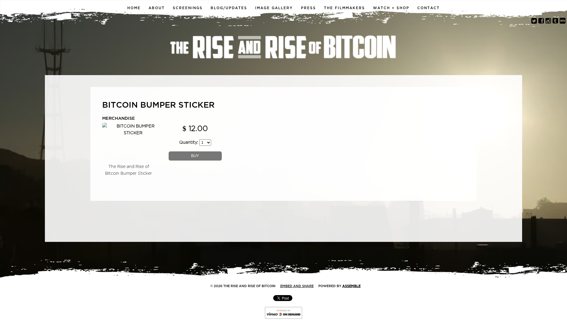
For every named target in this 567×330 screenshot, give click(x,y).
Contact (428, 8)
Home (134, 8)
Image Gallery (274, 8)
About (157, 8)
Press (308, 8)
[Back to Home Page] (283, 47)
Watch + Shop (391, 8)
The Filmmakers (344, 8)
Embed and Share (297, 286)
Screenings (188, 8)
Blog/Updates (229, 8)
